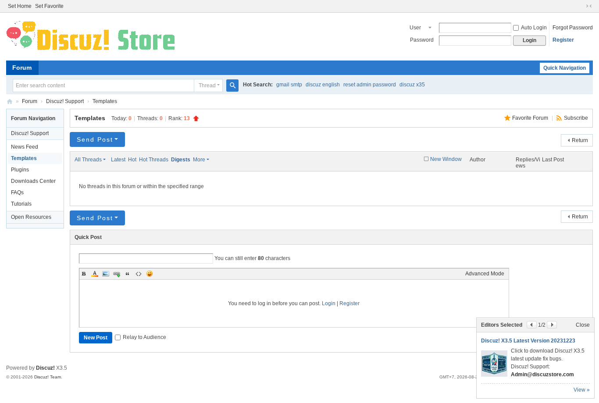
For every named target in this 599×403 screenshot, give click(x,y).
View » (582, 390)
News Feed (24, 147)
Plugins (20, 170)
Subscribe (576, 118)
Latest (118, 160)
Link (116, 273)
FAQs (17, 192)
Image (105, 273)
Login (328, 303)
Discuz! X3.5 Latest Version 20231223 (528, 341)
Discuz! (45, 368)
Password (422, 40)
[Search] (232, 85)
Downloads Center (33, 181)
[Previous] (532, 324)
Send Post (95, 139)
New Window (446, 159)
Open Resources (31, 217)
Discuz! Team (47, 376)
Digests (180, 160)
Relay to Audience (144, 337)
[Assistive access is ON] (580, 6)
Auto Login (534, 28)
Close (583, 325)
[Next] (552, 324)
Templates (105, 101)
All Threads (88, 160)
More (199, 160)
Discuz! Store (9, 101)
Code (138, 273)
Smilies (149, 273)
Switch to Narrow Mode (589, 6)
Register (563, 40)
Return (580, 140)
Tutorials (21, 204)
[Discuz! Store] (92, 36)
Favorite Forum (530, 118)
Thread (207, 85)
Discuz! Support (65, 101)
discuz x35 (412, 85)
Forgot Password (573, 28)
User (415, 28)
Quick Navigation (564, 68)
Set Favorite (49, 6)
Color (94, 273)
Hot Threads (153, 160)
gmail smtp (289, 85)
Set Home (20, 6)
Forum (22, 67)
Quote (127, 273)
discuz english (323, 85)
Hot (132, 160)
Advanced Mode (484, 274)
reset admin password (369, 85)
